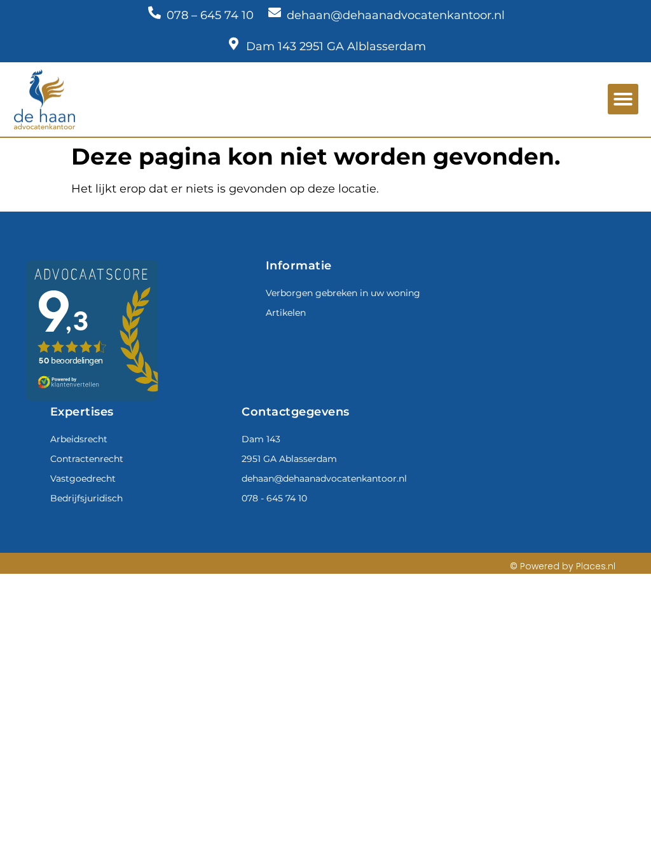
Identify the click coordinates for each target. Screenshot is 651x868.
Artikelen (286, 312)
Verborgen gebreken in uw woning (343, 293)
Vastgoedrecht (83, 478)
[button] (623, 99)
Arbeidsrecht (78, 439)
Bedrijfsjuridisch (86, 498)
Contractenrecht (86, 459)
